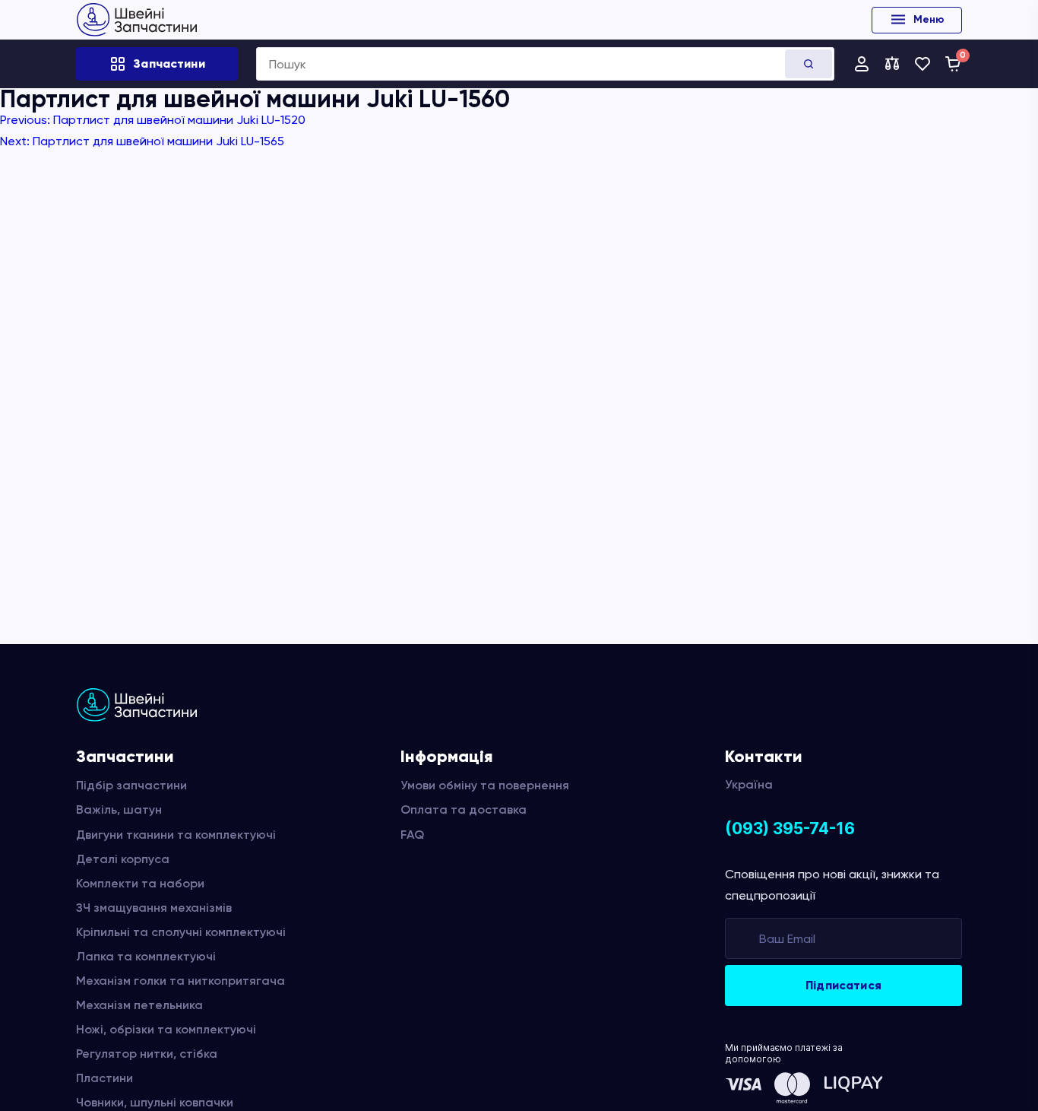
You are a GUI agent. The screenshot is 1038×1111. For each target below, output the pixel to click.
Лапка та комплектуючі (146, 956)
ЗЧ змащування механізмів (154, 907)
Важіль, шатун (119, 809)
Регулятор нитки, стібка (146, 1053)
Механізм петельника (139, 1005)
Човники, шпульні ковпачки (154, 1102)
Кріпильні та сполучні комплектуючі (181, 932)
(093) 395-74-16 (790, 828)
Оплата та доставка (463, 809)
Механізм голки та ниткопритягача (180, 980)
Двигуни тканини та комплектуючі (176, 834)
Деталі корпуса (122, 859)
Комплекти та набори (140, 883)
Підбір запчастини (131, 785)
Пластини (104, 1078)
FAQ (412, 834)
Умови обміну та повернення (484, 785)
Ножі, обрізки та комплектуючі (166, 1029)
